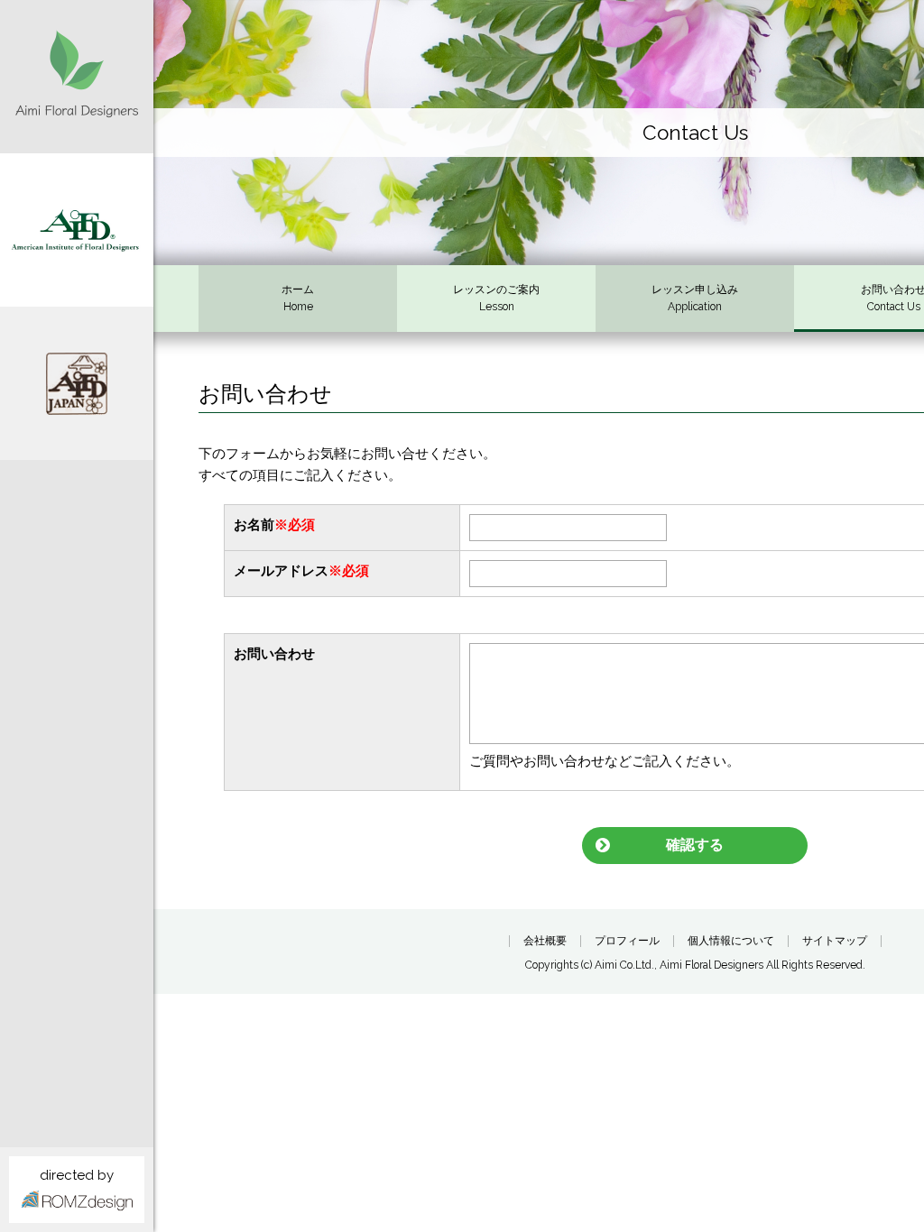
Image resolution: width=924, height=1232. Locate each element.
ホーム (298, 298)
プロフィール (627, 940)
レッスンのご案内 (496, 298)
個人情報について (731, 940)
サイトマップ (834, 940)
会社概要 (545, 940)
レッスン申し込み (694, 298)
